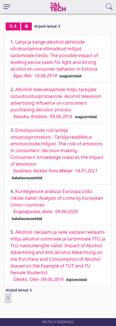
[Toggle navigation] (7, 7)
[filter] (13, 26)
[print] (26, 26)
